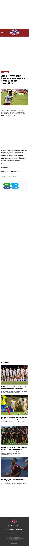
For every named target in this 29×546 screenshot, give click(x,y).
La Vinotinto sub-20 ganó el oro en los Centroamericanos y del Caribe (14, 387)
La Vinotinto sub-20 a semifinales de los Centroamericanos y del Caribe (14, 448)
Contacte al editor (8, 531)
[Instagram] (14, 525)
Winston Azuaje (12, 176)
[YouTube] (17, 525)
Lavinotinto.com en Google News (14, 529)
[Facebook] (12, 525)
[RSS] (20, 525)
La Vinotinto (5, 72)
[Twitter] (9, 525)
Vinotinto (4, 176)
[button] (2, 32)
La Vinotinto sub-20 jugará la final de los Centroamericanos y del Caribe (14, 418)
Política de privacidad (19, 531)
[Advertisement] (14, 14)
